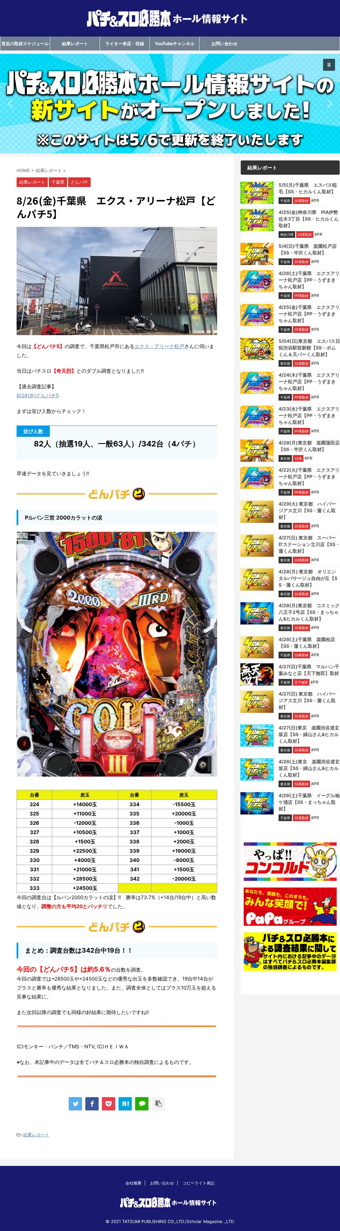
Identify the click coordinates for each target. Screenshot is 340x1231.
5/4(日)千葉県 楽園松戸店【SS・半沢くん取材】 (308, 249)
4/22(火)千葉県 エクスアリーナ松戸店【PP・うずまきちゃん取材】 (309, 476)
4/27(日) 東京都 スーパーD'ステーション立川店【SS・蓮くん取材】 (309, 544)
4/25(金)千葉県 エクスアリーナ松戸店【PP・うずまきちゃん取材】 (309, 313)
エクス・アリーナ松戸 (159, 346)
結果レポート (75, 43)
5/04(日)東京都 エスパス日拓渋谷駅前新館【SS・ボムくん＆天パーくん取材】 (309, 347)
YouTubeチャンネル (175, 43)
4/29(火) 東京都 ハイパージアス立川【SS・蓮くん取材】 (307, 510)
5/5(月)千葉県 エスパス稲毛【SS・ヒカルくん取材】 (308, 188)
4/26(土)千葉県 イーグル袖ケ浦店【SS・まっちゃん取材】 (309, 802)
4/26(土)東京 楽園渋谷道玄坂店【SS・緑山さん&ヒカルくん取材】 (309, 768)
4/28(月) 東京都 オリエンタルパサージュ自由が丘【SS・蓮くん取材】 (308, 578)
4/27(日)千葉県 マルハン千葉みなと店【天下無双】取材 (309, 670)
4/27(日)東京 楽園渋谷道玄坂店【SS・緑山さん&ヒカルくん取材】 (309, 734)
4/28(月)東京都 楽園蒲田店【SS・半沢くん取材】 (309, 446)
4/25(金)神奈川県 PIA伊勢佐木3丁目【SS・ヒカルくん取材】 (309, 218)
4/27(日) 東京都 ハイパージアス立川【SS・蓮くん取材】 (307, 700)
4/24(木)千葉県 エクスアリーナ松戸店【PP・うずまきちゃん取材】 (309, 381)
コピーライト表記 (198, 1183)
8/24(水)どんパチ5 (38, 395)
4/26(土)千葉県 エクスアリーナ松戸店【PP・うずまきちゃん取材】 (309, 279)
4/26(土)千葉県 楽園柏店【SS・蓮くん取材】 (307, 642)
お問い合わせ (224, 43)
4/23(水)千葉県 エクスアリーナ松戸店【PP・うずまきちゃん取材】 (309, 415)
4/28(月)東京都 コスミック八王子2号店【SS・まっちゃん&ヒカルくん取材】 (309, 612)
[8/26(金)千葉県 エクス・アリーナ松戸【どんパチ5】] (125, 1103)
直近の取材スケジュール (25, 43)
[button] (170, 103)
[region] (170, 103)
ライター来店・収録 (124, 43)
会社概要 (133, 1183)
